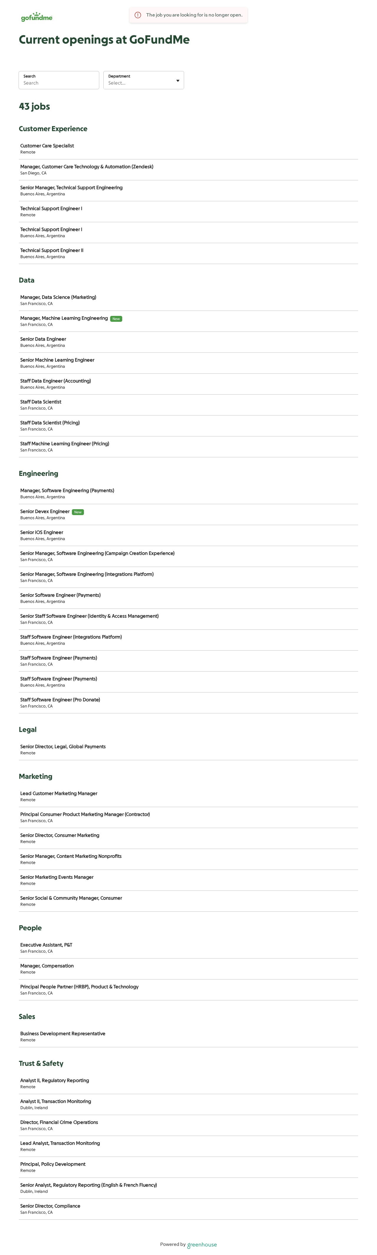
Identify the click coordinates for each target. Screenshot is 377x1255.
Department (119, 76)
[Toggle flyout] (177, 80)
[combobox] (109, 83)
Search (30, 76)
